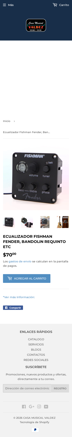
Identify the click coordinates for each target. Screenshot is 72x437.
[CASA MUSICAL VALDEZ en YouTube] (46, 407)
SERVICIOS (36, 344)
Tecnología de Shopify (34, 422)
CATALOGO (36, 339)
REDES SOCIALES (36, 360)
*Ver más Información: (19, 297)
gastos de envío (20, 261)
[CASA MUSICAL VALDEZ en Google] (31, 407)
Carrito (63, 5)
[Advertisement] (36, 78)
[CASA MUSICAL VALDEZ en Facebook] (24, 407)
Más (11, 5)
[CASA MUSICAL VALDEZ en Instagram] (39, 407)
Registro (60, 388)
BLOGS (36, 349)
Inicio (6, 121)
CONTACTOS (36, 355)
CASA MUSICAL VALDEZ (39, 417)
